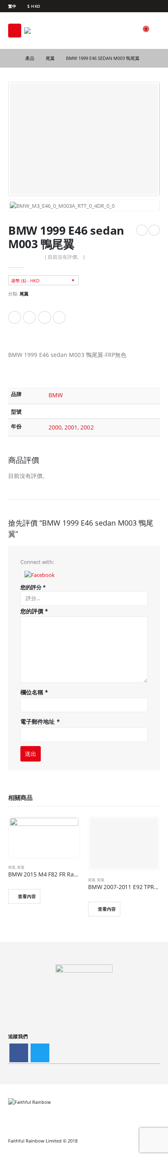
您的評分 (33, 587)
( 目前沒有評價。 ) (65, 256)
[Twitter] (40, 1053)
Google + (44, 317)
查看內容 (27, 896)
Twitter (29, 317)
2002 (86, 427)
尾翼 (24, 294)
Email (59, 317)
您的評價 (34, 611)
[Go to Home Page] (11, 58)
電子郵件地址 (40, 721)
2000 (55, 427)
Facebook (14, 317)
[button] (39, 574)
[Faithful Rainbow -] (46, 30)
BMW (56, 395)
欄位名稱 (34, 692)
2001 (70, 427)
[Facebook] (155, 6)
